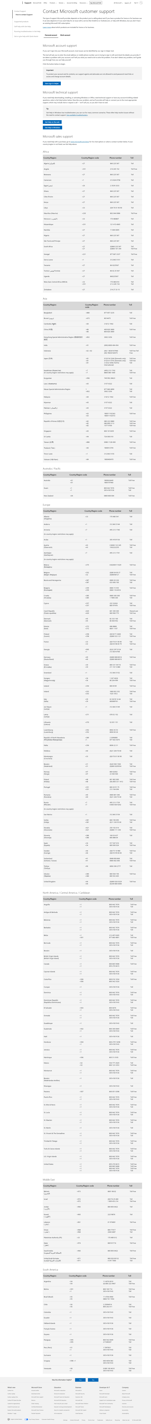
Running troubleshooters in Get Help (27, 31)
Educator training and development (63, 1407)
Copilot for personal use (14, 1407)
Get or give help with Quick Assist (26, 36)
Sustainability (125, 1413)
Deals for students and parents (62, 1410)
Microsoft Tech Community (106, 1403)
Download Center (35, 1393)
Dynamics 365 (79, 1397)
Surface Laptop (11, 1393)
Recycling (117, 1420)
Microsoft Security (80, 1393)
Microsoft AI (79, 1390)
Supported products (21, 21)
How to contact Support (24, 14)
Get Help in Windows (52, 127)
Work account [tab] (65, 35)
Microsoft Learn (103, 1397)
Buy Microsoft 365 (95, 3)
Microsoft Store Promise (37, 1410)
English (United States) (16, 1419)
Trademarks (100, 1420)
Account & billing (72, 3)
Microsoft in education (59, 1390)
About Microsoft (126, 1393)
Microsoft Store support (37, 1397)
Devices (61, 3)
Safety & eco (109, 1420)
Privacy (83, 1420)
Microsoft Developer (104, 1393)
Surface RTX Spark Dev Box (14, 1400)
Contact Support (20, 11)
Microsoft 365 (37, 3)
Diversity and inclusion (127, 1407)
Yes (80, 1380)
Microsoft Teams (80, 1407)
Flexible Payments (35, 1413)
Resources (83, 3)
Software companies (104, 1410)
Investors (124, 1403)
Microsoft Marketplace (105, 1407)
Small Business (79, 1413)
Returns (33, 1400)
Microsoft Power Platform (82, 1403)
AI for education (58, 1413)
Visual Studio (102, 1413)
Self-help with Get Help (22, 26)
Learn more (47, 27)
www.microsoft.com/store (80, 142)
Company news (126, 1397)
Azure (100, 1390)
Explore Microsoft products (14, 1410)
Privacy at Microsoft (127, 1400)
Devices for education (59, 1393)
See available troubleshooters (77, 115)
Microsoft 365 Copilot (81, 1410)
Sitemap (65, 1420)
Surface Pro (10, 1390)
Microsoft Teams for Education (61, 1397)
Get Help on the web (52, 122)
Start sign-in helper (52, 83)
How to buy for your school (60, 1403)
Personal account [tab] (51, 35)
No (93, 1380)
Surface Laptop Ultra (13, 1397)
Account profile (35, 1390)
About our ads (125, 1420)
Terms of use (91, 1420)
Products (52, 3)
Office (45, 3)
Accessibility (125, 1410)
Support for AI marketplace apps (107, 1400)
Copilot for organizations (14, 1403)
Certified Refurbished (36, 1407)
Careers (124, 1390)
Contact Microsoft (74, 1420)
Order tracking (35, 1403)
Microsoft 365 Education (60, 1400)
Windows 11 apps (12, 1413)
